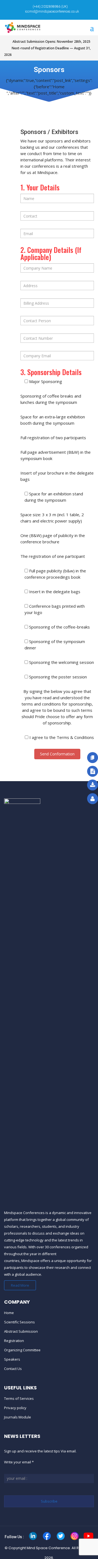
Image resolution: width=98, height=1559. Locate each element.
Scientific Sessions (19, 1322)
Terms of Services (19, 1398)
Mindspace (30, 1260)
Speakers (12, 1359)
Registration (14, 1340)
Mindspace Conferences (24, 1212)
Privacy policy (15, 1407)
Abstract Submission (21, 1331)
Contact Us (13, 1368)
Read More (20, 1285)
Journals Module (17, 1417)
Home (9, 1312)
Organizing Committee (22, 1349)
